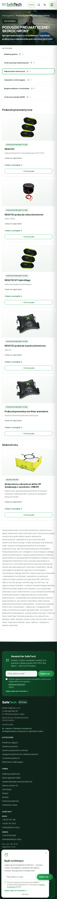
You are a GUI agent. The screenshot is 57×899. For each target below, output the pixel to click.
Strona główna (8, 15)
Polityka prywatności (10, 801)
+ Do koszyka (28, 171)
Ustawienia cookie (9, 805)
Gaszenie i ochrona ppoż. (16, 80)
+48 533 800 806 (9, 835)
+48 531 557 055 (9, 819)
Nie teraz (25, 894)
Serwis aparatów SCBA (11, 778)
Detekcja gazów (12, 54)
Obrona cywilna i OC (10, 785)
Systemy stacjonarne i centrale (15, 750)
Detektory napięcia (10, 742)
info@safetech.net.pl (10, 827)
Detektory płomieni (10, 746)
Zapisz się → (46, 674)
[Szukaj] (39, 5)
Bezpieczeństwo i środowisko (18, 88)
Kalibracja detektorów (11, 774)
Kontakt (5, 797)
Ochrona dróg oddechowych (18, 63)
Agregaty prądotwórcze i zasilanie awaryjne (20, 754)
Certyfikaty (7, 789)
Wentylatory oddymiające (12, 762)
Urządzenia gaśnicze (10, 758)
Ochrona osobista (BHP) (16, 97)
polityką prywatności (16, 684)
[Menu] (52, 5)
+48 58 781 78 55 (9, 823)
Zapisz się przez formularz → (17, 691)
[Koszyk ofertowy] (44, 5)
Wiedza (5, 793)
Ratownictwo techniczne (16, 71)
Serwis (31, 5)
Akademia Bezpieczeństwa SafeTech (17, 781)
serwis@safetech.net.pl (11, 839)
